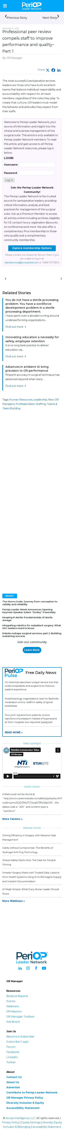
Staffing (41, 404)
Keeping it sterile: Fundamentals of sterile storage (27, 619)
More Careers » (12, 818)
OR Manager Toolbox (20, 1016)
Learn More (32, 649)
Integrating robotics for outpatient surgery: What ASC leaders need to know (31, 627)
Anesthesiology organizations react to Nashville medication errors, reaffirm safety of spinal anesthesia (32, 702)
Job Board (13, 1021)
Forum (11, 1046)
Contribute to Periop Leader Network (31, 1092)
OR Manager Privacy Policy (24, 1097)
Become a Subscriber (20, 1036)
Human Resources (20, 399)
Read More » (14, 732)
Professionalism (25, 404)
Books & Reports (17, 996)
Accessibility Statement (23, 1107)
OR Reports (14, 1011)
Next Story (50, 17)
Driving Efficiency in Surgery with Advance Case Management (29, 837)
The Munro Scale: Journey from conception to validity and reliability (29, 603)
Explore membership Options (32, 248)
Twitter (11, 1062)
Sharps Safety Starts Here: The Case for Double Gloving (29, 862)
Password (10, 172)
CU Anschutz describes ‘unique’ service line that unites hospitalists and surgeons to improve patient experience (31, 686)
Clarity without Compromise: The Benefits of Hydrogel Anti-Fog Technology (27, 850)
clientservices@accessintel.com (21, 262)
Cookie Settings (30, 1122)
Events (10, 1001)
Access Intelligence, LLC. (21, 1118)
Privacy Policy (10, 1122)
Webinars (12, 1006)
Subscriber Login (17, 1041)
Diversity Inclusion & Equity (25, 1102)
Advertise (13, 1087)
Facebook (12, 1051)
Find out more (14, 326)
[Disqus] (32, 463)
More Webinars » (13, 900)
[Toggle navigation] (5, 6)
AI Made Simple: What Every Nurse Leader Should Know (30, 891)
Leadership (40, 399)
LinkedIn (12, 1057)
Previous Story (17, 17)
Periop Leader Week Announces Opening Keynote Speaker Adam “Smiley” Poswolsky (29, 611)
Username (11, 164)
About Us (12, 1082)
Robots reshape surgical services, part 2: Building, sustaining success (32, 635)
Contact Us (14, 1077)
